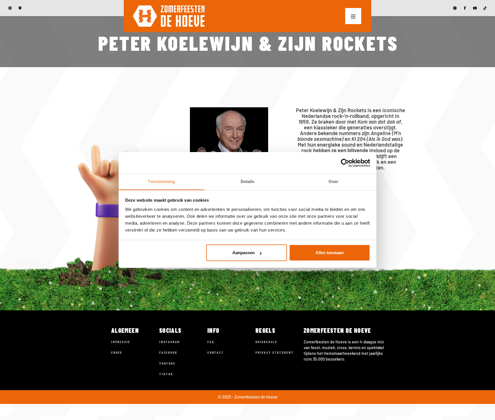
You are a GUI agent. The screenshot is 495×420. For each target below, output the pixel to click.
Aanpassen (243, 252)
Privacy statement (275, 352)
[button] (353, 16)
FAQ (210, 342)
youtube (167, 363)
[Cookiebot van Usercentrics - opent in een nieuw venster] (345, 163)
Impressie (120, 342)
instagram (169, 342)
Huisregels (266, 342)
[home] (168, 16)
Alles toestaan (329, 252)
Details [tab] (248, 181)
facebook (168, 352)
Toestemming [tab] (161, 181)
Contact (215, 352)
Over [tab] (333, 181)
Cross (116, 352)
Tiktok (166, 374)
